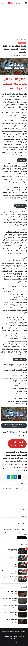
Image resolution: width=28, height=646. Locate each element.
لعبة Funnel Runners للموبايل (10, 605)
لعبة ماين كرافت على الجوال (10, 556)
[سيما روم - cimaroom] (14, 3)
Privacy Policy (14, 639)
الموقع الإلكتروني (22, 523)
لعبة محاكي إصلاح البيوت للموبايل (9, 599)
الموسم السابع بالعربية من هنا (17, 443)
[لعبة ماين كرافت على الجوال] (22, 558)
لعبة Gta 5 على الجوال (12, 549)
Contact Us (21, 636)
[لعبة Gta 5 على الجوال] (22, 551)
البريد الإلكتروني (23, 516)
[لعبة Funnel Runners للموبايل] (22, 608)
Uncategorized (18, 39)
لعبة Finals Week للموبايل (11, 592)
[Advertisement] (14, 21)
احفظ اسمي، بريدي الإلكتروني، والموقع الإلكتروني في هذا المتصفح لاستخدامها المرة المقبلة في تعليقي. (14, 532)
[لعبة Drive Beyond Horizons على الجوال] (22, 572)
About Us (16, 636)
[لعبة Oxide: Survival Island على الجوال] (22, 565)
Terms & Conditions (8, 636)
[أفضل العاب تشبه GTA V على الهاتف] (22, 579)
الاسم (25, 510)
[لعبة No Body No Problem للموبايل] (22, 614)
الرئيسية (23, 39)
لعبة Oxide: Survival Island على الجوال (10, 564)
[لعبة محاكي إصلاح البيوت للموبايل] (22, 601)
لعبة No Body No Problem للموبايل (11, 613)
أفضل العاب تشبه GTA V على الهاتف (10, 577)
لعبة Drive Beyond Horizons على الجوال (9, 571)
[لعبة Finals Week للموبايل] (22, 594)
